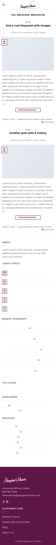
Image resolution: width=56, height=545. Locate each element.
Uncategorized (10, 410)
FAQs (5, 527)
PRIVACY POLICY (11, 517)
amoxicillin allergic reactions (17, 338)
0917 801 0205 (10, 492)
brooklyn (28, 119)
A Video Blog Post (18, 307)
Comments (47, 122)
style (43, 119)
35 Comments (17, 293)
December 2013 (10, 447)
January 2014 (9, 442)
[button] (3, 4)
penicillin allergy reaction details (19, 360)
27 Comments (16, 275)
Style (28, 22)
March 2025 (8, 426)
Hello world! (15, 272)
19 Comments (18, 284)
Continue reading (28, 110)
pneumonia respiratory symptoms (20, 349)
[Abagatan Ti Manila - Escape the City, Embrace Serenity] (28, 5)
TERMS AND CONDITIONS (16, 522)
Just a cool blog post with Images (28, 25)
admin (43, 33)
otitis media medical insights (17, 370)
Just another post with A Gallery (26, 290)
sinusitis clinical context (15, 328)
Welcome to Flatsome (21, 281)
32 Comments (16, 311)
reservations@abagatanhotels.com (21, 495)
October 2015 (9, 437)
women (48, 119)
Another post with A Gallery (28, 133)
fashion (36, 119)
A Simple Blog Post (19, 298)
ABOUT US (8, 532)
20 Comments (17, 302)
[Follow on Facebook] (4, 502)
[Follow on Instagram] (7, 502)
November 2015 (10, 431)
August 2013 (8, 452)
